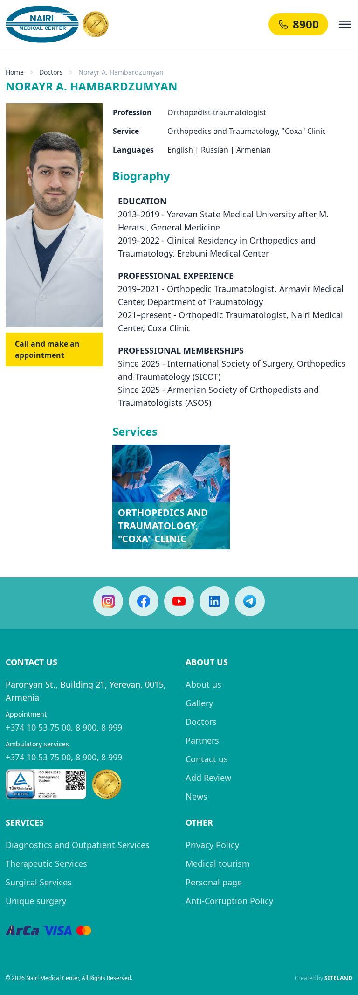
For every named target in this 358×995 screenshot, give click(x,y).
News (196, 796)
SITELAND (338, 978)
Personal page (214, 882)
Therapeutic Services (46, 863)
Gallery (199, 703)
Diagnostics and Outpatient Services (78, 844)
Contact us (207, 759)
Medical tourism (218, 863)
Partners (202, 740)
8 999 (111, 727)
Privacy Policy (212, 844)
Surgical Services (39, 882)
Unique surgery (36, 900)
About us (203, 684)
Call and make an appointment (47, 349)
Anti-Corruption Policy (229, 900)
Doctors (201, 721)
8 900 (86, 727)
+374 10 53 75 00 (38, 727)
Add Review (208, 777)
